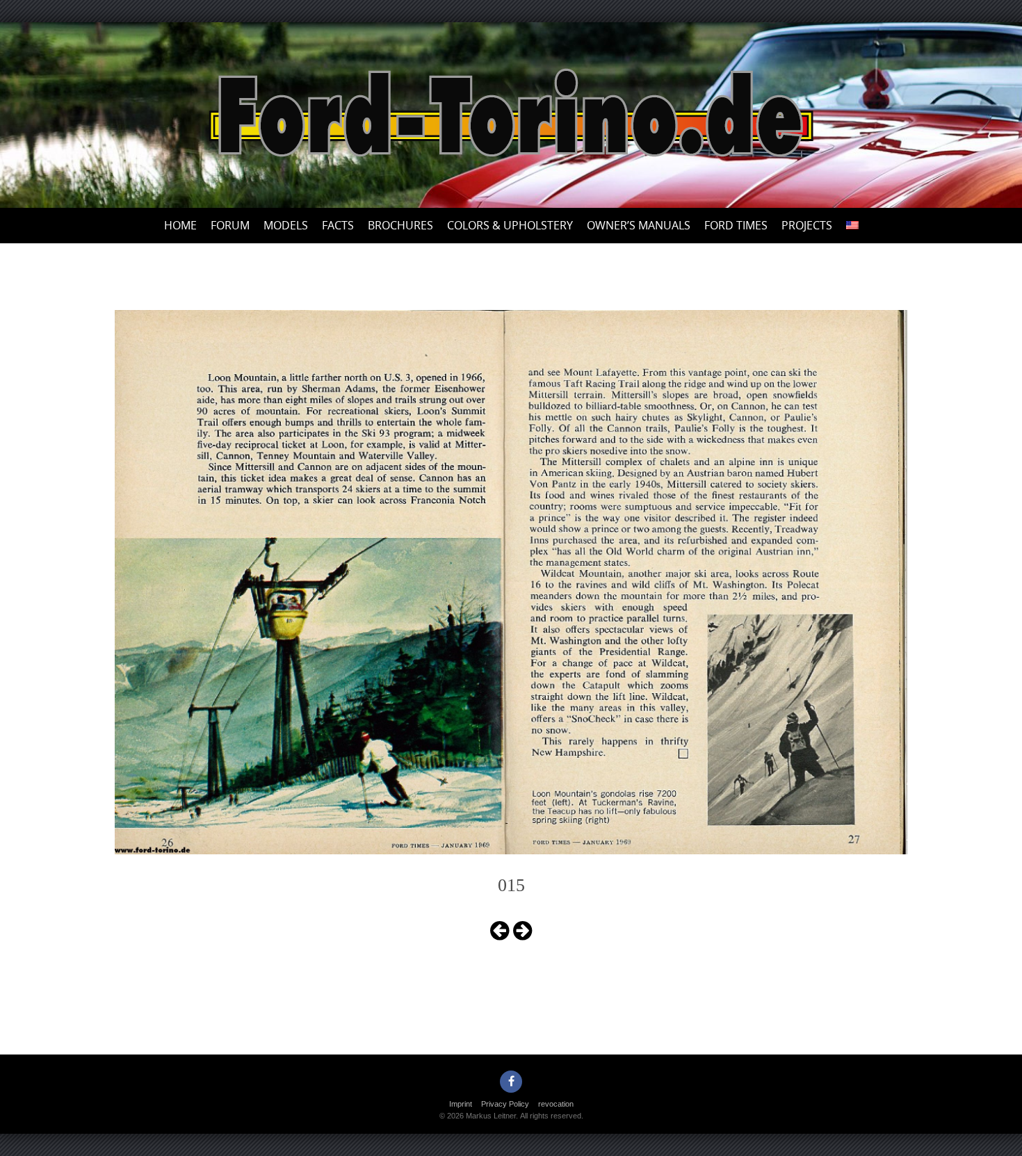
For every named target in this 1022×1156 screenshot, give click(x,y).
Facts (338, 225)
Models (285, 225)
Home (180, 225)
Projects (806, 225)
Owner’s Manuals (638, 225)
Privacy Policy (505, 1104)
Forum (230, 225)
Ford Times (736, 225)
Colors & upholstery (510, 225)
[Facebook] (511, 1081)
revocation (556, 1104)
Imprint (460, 1104)
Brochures (400, 225)
